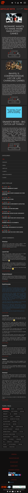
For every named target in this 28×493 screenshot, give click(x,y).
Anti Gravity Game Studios (9, 434)
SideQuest (5, 413)
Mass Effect (19, 8)
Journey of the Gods (15, 418)
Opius (11, 416)
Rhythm (21, 431)
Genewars (16, 441)
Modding (15, 413)
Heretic (4, 439)
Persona (5, 446)
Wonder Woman (6, 431)
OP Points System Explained (10, 208)
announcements (7, 174)
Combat (13, 408)
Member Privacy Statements (10, 222)
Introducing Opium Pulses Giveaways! (13, 213)
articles (5, 168)
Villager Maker (6, 421)
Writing (14, 424)
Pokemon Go (6, 411)
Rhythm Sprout (12, 444)
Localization (20, 408)
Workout (15, 431)
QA (10, 413)
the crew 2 (11, 439)
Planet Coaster (19, 426)
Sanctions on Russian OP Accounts (12, 227)
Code (12, 426)
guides (4, 177)
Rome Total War (6, 424)
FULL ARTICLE (14, 55)
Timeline (20, 444)
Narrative (9, 441)
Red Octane (12, 446)
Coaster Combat (6, 436)
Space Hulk (15, 436)
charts (5, 171)
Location (22, 411)
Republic (14, 421)
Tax (4, 441)
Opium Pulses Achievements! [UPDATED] (13, 203)
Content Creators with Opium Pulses (13, 217)
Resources (5, 416)
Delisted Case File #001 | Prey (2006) (12, 232)
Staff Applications (7, 199)
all (4, 159)
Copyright (5, 418)
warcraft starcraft (8, 429)
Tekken (22, 436)
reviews (5, 162)
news (4, 165)
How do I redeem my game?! (10, 188)
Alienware (17, 416)
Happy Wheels (14, 411)
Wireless (17, 429)
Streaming (18, 439)
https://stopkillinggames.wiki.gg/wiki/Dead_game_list (13, 310)
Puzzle (4, 444)
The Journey (6, 426)
